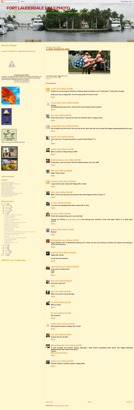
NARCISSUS (7, 244)
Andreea (54, 324)
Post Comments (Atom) (61, 405)
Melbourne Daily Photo (59, 353)
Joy (52, 213)
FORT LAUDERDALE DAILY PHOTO (38, 8)
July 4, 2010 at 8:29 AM (70, 126)
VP (52, 203)
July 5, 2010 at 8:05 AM (63, 281)
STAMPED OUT (8, 241)
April (6, 248)
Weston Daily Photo (7, 196)
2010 (4, 204)
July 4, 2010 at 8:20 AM (70, 103)
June (6, 245)
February (7, 251)
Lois (52, 334)
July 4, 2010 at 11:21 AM (63, 192)
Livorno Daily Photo (7, 186)
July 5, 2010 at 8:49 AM (63, 291)
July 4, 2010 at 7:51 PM (70, 240)
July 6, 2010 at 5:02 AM (65, 361)
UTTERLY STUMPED (9, 216)
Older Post (129, 402)
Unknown (54, 181)
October (7, 208)
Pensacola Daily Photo (7, 192)
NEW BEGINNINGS (9, 230)
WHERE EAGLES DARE (10, 225)
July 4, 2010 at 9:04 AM (72, 160)
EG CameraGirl (56, 240)
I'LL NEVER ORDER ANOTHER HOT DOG (15, 222)
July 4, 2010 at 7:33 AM (64, 88)
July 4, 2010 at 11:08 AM (66, 181)
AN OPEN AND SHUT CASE (11, 234)
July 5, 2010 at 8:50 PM (73, 345)
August (6, 211)
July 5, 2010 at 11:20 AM (66, 324)
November (7, 207)
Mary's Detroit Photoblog (8, 188)
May (6, 247)
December (7, 205)
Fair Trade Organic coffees (22, 82)
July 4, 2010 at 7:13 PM (65, 229)
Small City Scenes (57, 160)
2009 (4, 255)
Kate (52, 115)
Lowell (53, 88)
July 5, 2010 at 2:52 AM (70, 266)
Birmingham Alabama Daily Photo (11, 184)
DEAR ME (6, 236)
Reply (53, 97)
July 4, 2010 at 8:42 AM (65, 136)
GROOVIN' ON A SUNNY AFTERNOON (14, 233)
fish (51, 78)
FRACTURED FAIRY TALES (11, 227)
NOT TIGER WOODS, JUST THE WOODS (15, 238)
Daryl (53, 281)
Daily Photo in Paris (7, 185)
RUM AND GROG (8, 228)
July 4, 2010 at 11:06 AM (63, 170)
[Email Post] (59, 77)
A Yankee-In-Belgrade (7, 182)
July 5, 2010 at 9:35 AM (62, 302)
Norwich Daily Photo (73, 219)
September (7, 210)
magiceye (54, 252)
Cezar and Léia (56, 266)
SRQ (52, 170)
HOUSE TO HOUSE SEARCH (12, 219)
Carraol (53, 361)
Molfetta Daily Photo (7, 189)
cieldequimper (56, 126)
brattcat (54, 149)
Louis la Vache (56, 103)
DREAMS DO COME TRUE (11, 224)
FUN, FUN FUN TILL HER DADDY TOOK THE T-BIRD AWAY (20, 231)
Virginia (53, 136)
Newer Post (49, 402)
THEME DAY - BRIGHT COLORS (12, 215)
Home (89, 402)
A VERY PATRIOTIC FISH (57, 49)
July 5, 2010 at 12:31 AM (67, 252)
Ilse (52, 302)
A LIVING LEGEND (9, 221)
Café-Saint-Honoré (26, 51)
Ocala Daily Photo (6, 190)
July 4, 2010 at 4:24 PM (62, 213)
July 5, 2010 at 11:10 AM (62, 313)
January (7, 253)
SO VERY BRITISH (9, 218)
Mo (52, 313)
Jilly (52, 291)
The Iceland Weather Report (9, 194)
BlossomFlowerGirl (58, 345)
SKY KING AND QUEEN (10, 239)
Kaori (53, 192)
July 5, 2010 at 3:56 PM (63, 334)
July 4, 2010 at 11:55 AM (62, 203)
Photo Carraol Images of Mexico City (11, 193)
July (6, 213)
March (6, 250)
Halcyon (54, 229)
